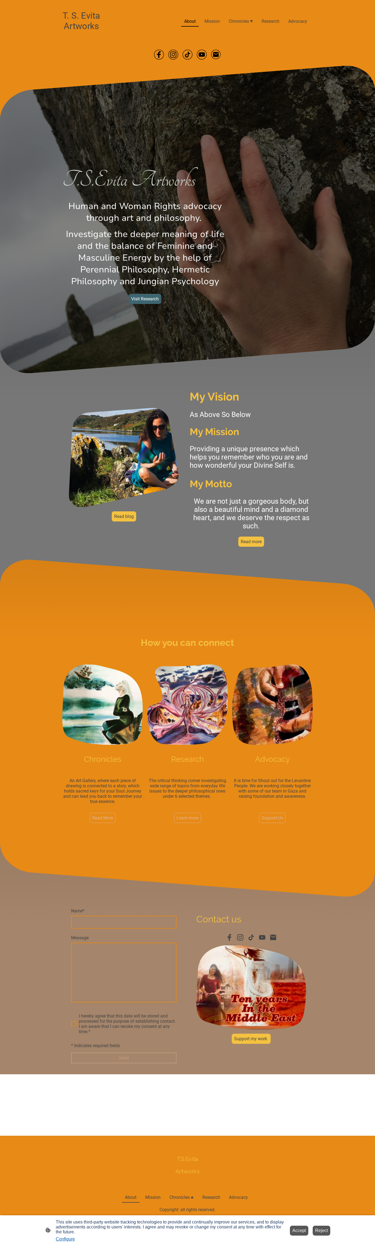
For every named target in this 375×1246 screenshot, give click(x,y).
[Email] (216, 55)
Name (78, 911)
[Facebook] (159, 55)
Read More (102, 818)
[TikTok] (187, 55)
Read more (251, 541)
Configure (65, 1239)
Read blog (124, 516)
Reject (321, 1230)
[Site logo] (81, 36)
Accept (299, 1230)
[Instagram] (173, 55)
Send (124, 1058)
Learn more (187, 818)
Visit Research (145, 298)
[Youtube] (202, 55)
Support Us (272, 818)
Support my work (251, 1038)
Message (80, 937)
